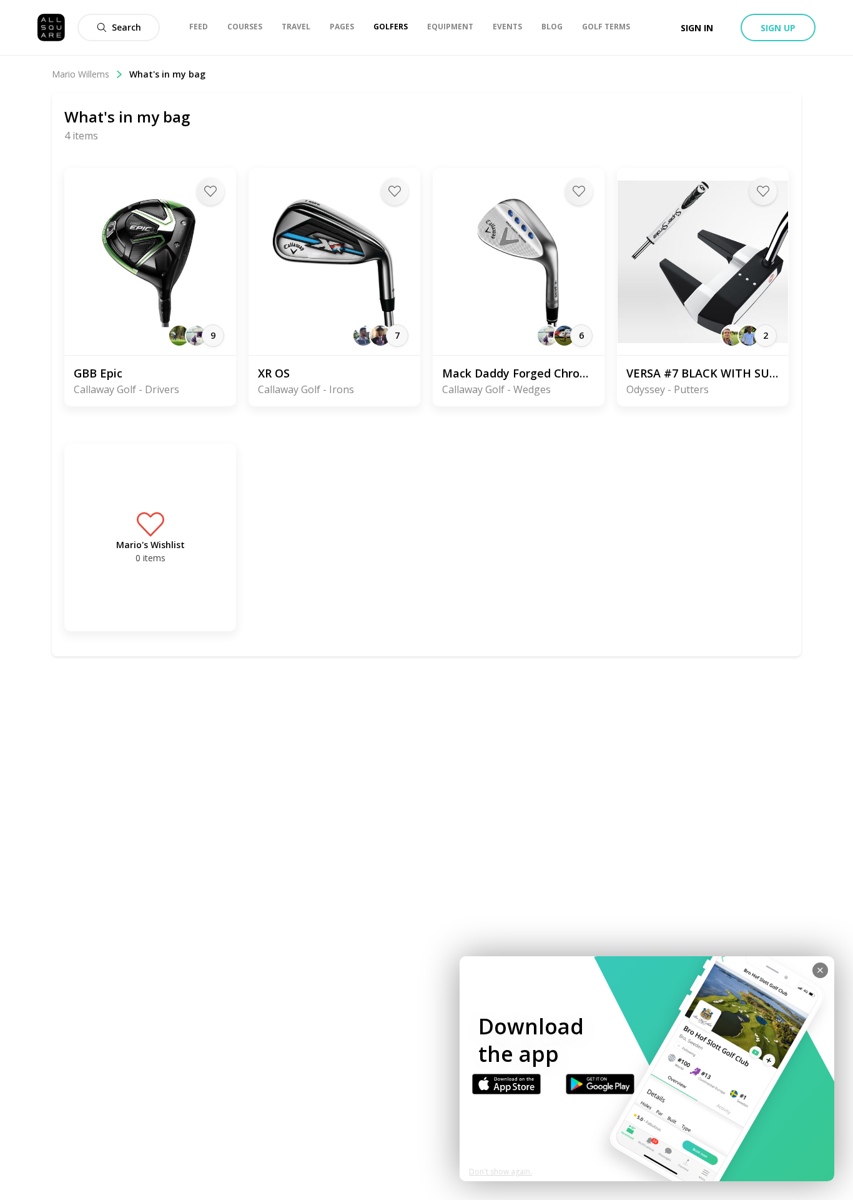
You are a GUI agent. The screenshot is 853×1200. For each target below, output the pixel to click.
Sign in (697, 28)
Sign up (778, 28)
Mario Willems (80, 74)
